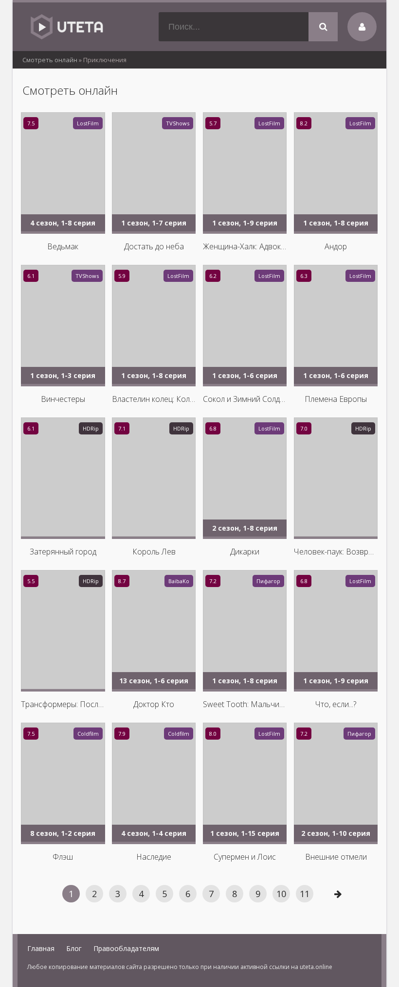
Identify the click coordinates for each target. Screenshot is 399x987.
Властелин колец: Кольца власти (154, 399)
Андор (336, 246)
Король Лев (154, 551)
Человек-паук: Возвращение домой (336, 551)
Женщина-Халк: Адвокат (245, 246)
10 (281, 894)
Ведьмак (62, 246)
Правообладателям (126, 948)
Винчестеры (63, 399)
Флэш (63, 856)
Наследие (153, 856)
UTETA (66, 26)
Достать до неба (154, 246)
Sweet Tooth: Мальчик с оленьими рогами (245, 704)
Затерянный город (63, 551)
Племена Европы (336, 399)
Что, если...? (335, 704)
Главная (40, 948)
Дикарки (244, 551)
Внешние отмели (336, 856)
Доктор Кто (153, 704)
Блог (74, 948)
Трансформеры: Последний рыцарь (63, 704)
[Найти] (323, 26)
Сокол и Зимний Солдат (245, 399)
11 (304, 894)
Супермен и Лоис (245, 856)
